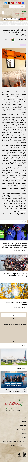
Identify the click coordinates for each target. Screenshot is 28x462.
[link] (11, 19)
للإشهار (24, 433)
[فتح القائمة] (3, 12)
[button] (13, 318)
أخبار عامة (23, 44)
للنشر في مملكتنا (21, 429)
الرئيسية (23, 417)
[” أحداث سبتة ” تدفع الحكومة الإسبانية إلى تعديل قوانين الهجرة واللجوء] (14, 256)
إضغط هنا (12, 445)
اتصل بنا (24, 437)
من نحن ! (23, 421)
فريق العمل (23, 425)
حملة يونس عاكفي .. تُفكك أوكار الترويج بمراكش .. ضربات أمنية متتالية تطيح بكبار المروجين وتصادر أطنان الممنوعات (14, 245)
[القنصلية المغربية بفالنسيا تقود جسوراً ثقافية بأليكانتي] (14, 372)
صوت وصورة (21, 368)
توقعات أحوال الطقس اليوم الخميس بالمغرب (15, 324)
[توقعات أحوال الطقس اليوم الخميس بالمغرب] (14, 284)
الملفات (22, 345)
